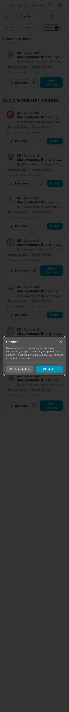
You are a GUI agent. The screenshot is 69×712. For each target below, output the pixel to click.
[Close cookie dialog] (60, 342)
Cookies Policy (20, 369)
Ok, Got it (49, 369)
